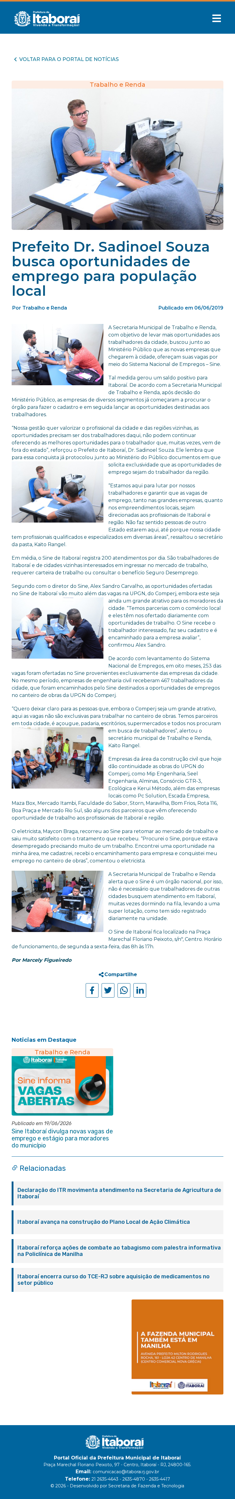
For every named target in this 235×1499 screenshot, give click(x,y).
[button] (216, 18)
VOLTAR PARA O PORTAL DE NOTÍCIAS (69, 59)
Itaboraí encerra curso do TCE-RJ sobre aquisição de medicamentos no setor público (113, 1279)
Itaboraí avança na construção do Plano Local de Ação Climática (103, 1222)
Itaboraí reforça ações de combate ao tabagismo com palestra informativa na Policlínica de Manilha (119, 1251)
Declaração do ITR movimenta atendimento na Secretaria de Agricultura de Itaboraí (119, 1193)
